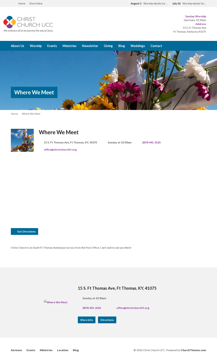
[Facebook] (194, 46)
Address (200, 23)
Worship (36, 45)
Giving (108, 45)
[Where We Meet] (55, 302)
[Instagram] (199, 46)
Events (52, 45)
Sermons (16, 350)
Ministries (69, 45)
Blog (121, 45)
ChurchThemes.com (193, 350)
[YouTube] (204, 46)
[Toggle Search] (12, 3)
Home (21, 3)
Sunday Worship (195, 16)
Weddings (138, 45)
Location (62, 350)
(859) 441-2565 (151, 142)
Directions (107, 319)
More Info (86, 319)
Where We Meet (34, 92)
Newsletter (90, 45)
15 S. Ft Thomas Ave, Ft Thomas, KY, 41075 (117, 288)
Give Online (35, 3)
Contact (156, 45)
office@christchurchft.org (60, 149)
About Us (17, 45)
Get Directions (26, 231)
